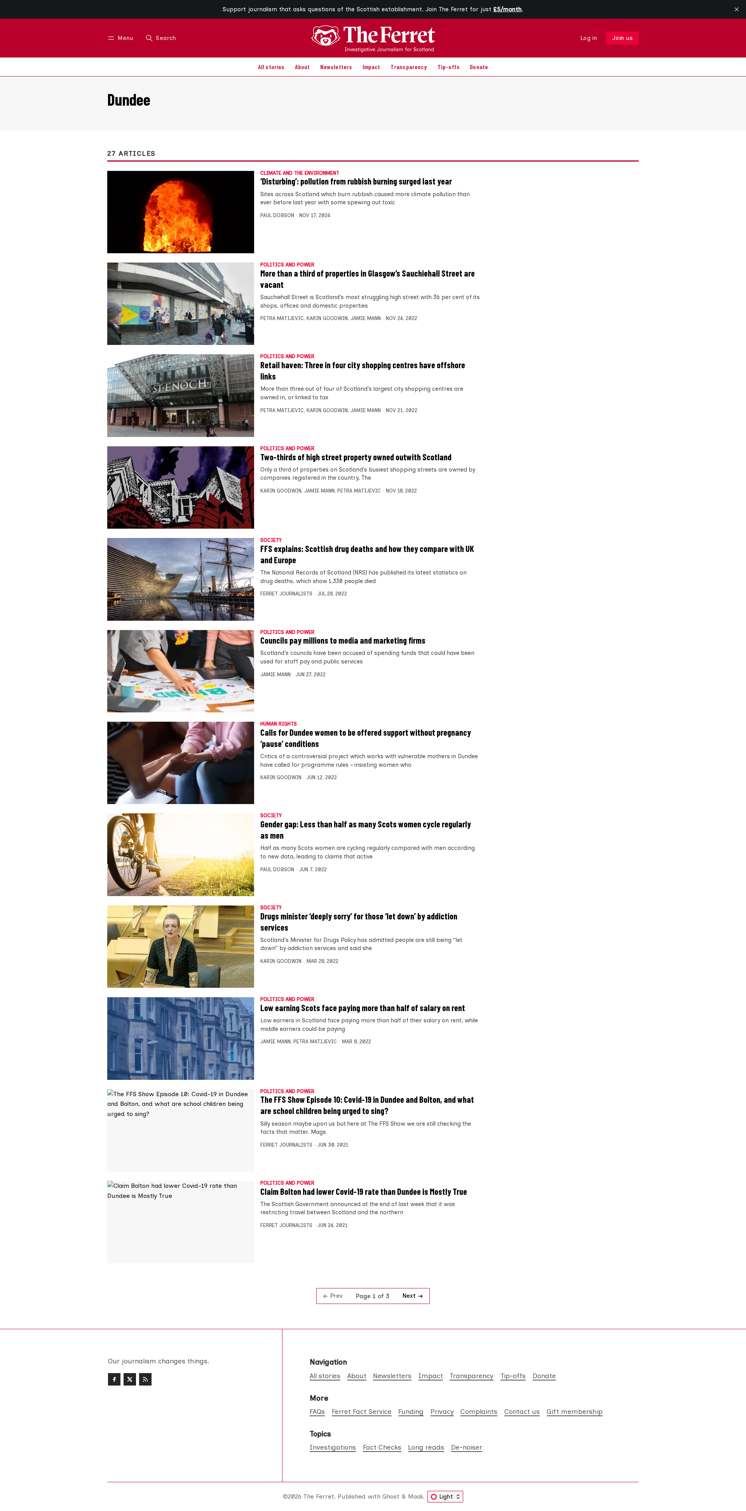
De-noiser (466, 1447)
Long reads (426, 1447)
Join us (622, 38)
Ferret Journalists (286, 594)
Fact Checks (382, 1447)
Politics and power (287, 265)
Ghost (390, 1496)
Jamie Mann (365, 318)
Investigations (333, 1447)
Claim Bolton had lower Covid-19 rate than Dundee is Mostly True (363, 1191)
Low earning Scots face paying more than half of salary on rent (362, 1008)
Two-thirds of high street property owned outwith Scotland (355, 457)
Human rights (278, 724)
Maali (415, 1496)
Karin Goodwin (327, 318)
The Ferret (318, 1496)
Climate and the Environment (299, 173)
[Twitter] (130, 1379)
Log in (588, 38)
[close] (736, 9)
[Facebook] (114, 1379)
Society (271, 540)
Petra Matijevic (282, 318)
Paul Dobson (277, 215)
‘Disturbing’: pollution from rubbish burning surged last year (356, 181)
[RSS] (145, 1379)
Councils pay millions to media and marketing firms (342, 640)
